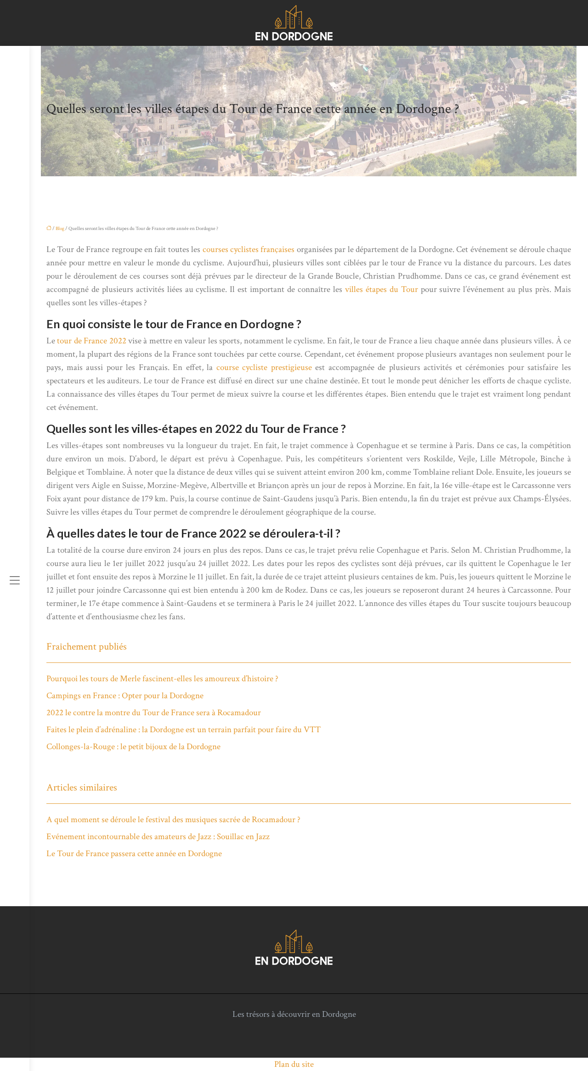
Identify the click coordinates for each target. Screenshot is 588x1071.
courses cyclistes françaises (249, 249)
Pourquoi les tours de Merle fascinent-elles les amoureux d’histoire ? (162, 678)
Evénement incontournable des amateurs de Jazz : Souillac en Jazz (158, 836)
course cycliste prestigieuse (264, 367)
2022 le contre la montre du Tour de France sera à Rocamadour (153, 712)
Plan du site (294, 1064)
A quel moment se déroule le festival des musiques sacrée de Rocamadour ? (173, 819)
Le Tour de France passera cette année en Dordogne (134, 853)
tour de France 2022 (91, 341)
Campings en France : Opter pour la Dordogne (125, 695)
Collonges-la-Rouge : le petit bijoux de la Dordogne (133, 746)
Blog (60, 228)
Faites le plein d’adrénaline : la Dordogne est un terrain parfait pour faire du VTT (183, 729)
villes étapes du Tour (381, 289)
